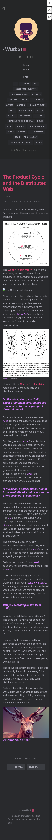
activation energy (17, 667)
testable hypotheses (20, 142)
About (26, 69)
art (35, 84)
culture (36, 94)
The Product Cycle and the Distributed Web (25, 183)
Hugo (38, 815)
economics (37, 99)
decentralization (18, 99)
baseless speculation (25, 89)
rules (40, 121)
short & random (36, 126)
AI (15, 84)
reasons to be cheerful (21, 121)
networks (25, 116)
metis (40, 110)
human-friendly (37, 105)
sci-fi (9, 126)
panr (10, 822)
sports (21, 132)
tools (39, 142)
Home (26, 65)
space (11, 132)
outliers (39, 116)
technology (30, 137)
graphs (21, 105)
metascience (25, 110)
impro (12, 110)
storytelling (36, 132)
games (9, 105)
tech (17, 137)
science (20, 126)
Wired (34, 209)
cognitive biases (19, 94)
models (12, 116)
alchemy (24, 84)
